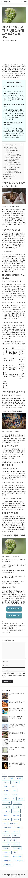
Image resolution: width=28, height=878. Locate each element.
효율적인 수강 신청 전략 (10, 147)
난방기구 (6, 799)
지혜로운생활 (16, 848)
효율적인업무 (19, 860)
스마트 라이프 (7, 827)
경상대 (10, 623)
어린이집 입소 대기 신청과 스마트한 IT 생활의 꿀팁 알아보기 (17, 710)
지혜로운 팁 (7, 852)
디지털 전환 (7, 811)
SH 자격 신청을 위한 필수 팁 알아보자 (16, 748)
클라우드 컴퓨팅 (17, 856)
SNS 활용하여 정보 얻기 (11, 169)
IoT (5, 778)
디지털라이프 (7, 807)
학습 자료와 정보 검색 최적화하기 (12, 167)
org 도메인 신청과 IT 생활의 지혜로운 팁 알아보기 (16, 717)
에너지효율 (7, 836)
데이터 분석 (17, 803)
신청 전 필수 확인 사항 (11, 149)
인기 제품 (6, 844)
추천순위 (6, 856)
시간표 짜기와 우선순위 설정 (12, 150)
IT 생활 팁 (6, 782)
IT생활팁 (15, 782)
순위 (5, 823)
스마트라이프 (14, 823)
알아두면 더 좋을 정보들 (10, 176)
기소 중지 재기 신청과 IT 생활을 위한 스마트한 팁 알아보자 (17, 740)
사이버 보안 (7, 819)
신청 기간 (15, 831)
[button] (17, 1)
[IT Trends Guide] (6, 1)
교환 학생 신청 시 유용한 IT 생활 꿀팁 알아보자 (17, 756)
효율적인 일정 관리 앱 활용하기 (13, 155)
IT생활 (6, 623)
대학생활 (14, 623)
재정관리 (6, 848)
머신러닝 (16, 811)
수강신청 (20, 623)
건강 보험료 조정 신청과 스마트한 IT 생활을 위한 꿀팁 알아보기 (17, 764)
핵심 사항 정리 (7, 178)
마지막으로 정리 (8, 174)
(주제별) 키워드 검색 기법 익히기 (13, 172)
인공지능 (16, 836)
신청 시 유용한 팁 (10, 152)
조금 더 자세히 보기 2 (14, 615)
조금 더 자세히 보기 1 (14, 609)
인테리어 (15, 844)
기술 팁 (6, 794)
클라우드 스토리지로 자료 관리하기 (14, 157)
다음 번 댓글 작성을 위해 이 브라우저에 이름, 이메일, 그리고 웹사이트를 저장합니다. (14, 675)
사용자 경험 (16, 815)
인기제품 (12, 840)
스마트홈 (6, 831)
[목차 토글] (20, 145)
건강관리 (6, 790)
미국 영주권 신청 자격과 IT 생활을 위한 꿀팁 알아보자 (17, 701)
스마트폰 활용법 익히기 (9, 160)
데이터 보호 (7, 803)
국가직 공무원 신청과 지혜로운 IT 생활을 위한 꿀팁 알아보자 (17, 733)
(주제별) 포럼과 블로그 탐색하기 (13, 171)
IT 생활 (19, 778)
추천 (15, 852)
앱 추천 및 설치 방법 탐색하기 (13, 162)
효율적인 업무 (7, 864)
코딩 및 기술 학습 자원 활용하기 (13, 159)
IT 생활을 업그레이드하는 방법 (11, 154)
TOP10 (6, 786)
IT (4, 621)
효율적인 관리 (7, 860)
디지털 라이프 (19, 807)
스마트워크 (18, 827)
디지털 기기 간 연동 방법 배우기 (13, 164)
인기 (5, 840)
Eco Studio (17, 875)
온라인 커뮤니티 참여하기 (12, 166)
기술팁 (14, 790)
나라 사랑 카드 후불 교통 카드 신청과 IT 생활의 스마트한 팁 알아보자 (17, 725)
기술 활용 (14, 794)
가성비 (13, 786)
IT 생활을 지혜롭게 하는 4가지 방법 (17, 694)
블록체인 (6, 815)
